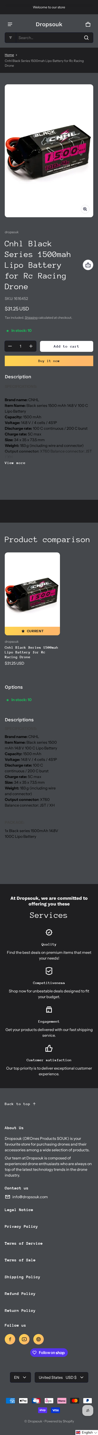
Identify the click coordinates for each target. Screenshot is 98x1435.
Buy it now (49, 361)
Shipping (31, 317)
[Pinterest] (38, 1339)
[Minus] (10, 346)
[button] (49, 37)
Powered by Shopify (59, 1421)
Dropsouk (35, 1421)
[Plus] (31, 346)
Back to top (17, 1104)
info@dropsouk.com (30, 1196)
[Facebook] (10, 1339)
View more (15, 463)
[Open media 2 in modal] (49, 150)
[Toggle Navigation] (10, 24)
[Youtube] (24, 1339)
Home (9, 55)
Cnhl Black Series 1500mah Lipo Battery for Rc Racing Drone (31, 652)
